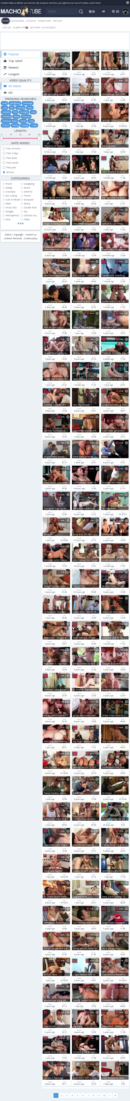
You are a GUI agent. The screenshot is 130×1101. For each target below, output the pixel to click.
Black (16, 116)
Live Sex (6, 27)
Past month (12, 162)
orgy (31, 120)
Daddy (25, 125)
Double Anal (30, 207)
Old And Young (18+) (31, 215)
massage (27, 103)
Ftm (15, 112)
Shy (25, 211)
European (29, 199)
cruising (21, 107)
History (57, 20)
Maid (8, 203)
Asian (23, 120)
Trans (34, 125)
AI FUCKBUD (48, 27)
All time (10, 172)
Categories (17, 20)
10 (104, 1095)
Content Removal (13, 238)
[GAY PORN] (126, 11)
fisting (15, 125)
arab (4, 103)
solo (33, 112)
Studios (31, 20)
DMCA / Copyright (14, 234)
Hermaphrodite (13, 215)
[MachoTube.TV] (21, 11)
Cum (4, 107)
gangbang (15, 103)
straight (24, 112)
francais (26, 116)
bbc (12, 107)
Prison (9, 183)
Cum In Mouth (13, 199)
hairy (30, 107)
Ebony (27, 203)
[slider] (2, 138)
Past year (11, 167)
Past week (11, 157)
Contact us (30, 234)
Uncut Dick (11, 207)
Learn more (95, 2)
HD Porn (35, 27)
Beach (27, 187)
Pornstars (44, 20)
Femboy (6, 116)
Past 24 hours (13, 148)
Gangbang (29, 183)
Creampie (10, 191)
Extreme (28, 191)
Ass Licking (11, 195)
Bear (8, 219)
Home (5, 20)
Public (27, 219)
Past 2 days (12, 153)
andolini (6, 112)
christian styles (9, 120)
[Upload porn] (104, 11)
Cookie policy (30, 238)
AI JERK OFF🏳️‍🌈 (20, 27)
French (5, 125)
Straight (9, 211)
